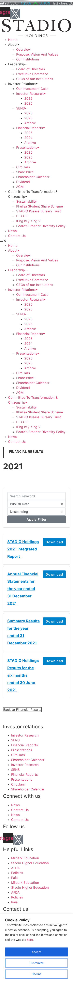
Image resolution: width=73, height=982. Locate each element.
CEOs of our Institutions (34, 79)
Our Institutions (28, 59)
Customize (36, 963)
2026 (28, 98)
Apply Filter (37, 519)
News (12, 231)
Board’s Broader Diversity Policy (40, 226)
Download (54, 542)
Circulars (23, 167)
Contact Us (17, 236)
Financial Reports (29, 128)
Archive (30, 123)
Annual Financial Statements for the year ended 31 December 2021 (22, 589)
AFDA (15, 868)
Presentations (26, 147)
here (30, 939)
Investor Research (30, 94)
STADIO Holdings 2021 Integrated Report (23, 549)
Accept (36, 952)
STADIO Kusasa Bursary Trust (38, 211)
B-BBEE (22, 216)
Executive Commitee (32, 74)
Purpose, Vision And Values (37, 54)
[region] (36, 948)
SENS (20, 108)
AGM (20, 187)
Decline (36, 974)
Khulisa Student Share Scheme (39, 206)
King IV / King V (28, 221)
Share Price (25, 172)
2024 (28, 138)
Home (12, 40)
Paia (14, 878)
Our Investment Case (32, 89)
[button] (36, 240)
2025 (28, 103)
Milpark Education (25, 858)
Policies (17, 873)
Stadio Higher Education (30, 863)
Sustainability (26, 201)
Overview (23, 49)
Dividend (23, 182)
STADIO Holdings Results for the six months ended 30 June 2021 (23, 675)
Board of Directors (30, 69)
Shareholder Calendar (32, 177)
